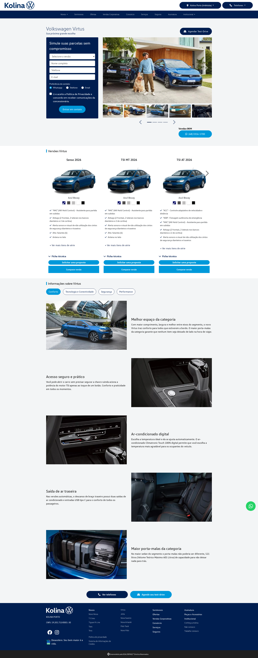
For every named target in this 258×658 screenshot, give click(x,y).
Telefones (238, 5)
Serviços (144, 14)
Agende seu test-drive (153, 594)
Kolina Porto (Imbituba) (201, 5)
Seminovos (78, 14)
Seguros (158, 14)
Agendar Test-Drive (198, 31)
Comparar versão (74, 269)
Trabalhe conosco (191, 631)
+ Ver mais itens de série (62, 245)
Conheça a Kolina (191, 623)
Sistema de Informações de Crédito (100, 642)
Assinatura (172, 14)
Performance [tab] (126, 291)
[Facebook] (49, 632)
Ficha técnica (59, 256)
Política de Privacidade (78, 94)
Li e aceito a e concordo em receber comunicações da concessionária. (74, 98)
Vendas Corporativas (111, 14)
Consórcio (130, 14)
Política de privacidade (98, 637)
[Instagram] (56, 632)
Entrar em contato (72, 109)
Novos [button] (63, 14)
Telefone (73, 87)
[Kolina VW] (19, 5)
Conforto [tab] (53, 291)
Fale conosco (189, 627)
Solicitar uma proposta (74, 262)
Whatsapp (57, 87)
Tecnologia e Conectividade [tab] (80, 291)
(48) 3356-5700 (197, 133)
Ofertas (93, 14)
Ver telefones (109, 594)
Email (87, 87)
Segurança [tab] (106, 291)
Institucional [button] (188, 14)
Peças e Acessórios (193, 614)
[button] (109, 67)
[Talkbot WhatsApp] (251, 506)
